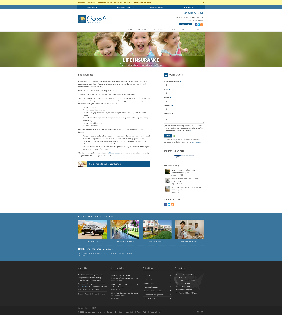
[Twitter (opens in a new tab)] (199, 24)
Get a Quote (104, 164)
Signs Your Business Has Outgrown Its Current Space (186, 189)
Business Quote (156, 7)
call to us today (113, 153)
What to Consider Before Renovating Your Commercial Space (185, 172)
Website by (155, 312)
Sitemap (103, 294)
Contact (197, 29)
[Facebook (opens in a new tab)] (196, 24)
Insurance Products (151, 287)
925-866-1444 (184, 283)
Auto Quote (92, 7)
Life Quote (189, 7)
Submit (168, 136)
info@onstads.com (185, 290)
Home (130, 29)
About (185, 29)
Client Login (185, 24)
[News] (201, 24)
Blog (175, 29)
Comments (168, 113)
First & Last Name (172, 81)
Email (167, 89)
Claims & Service (160, 29)
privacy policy (196, 142)
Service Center (149, 283)
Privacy (110, 312)
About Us (147, 275)
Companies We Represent (153, 295)
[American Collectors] (184, 156)
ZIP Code (168, 105)
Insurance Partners (174, 150)
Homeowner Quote (124, 7)
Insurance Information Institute (121, 253)
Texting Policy (142, 312)
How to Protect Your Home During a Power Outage (185, 181)
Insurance (142, 29)
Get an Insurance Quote (153, 291)
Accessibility (129, 312)
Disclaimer (119, 312)
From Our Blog (171, 165)
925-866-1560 (184, 286)
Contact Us (148, 279)
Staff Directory (149, 298)
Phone (167, 97)
